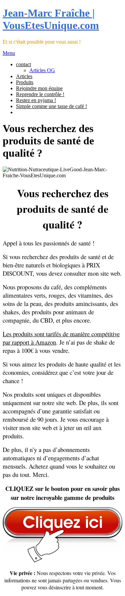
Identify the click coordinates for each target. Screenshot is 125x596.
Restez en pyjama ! (36, 100)
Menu (9, 53)
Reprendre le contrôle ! (40, 94)
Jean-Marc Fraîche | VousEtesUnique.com (51, 19)
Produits (24, 82)
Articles (24, 76)
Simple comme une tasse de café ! (51, 106)
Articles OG (42, 70)
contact (23, 64)
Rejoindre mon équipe (39, 88)
